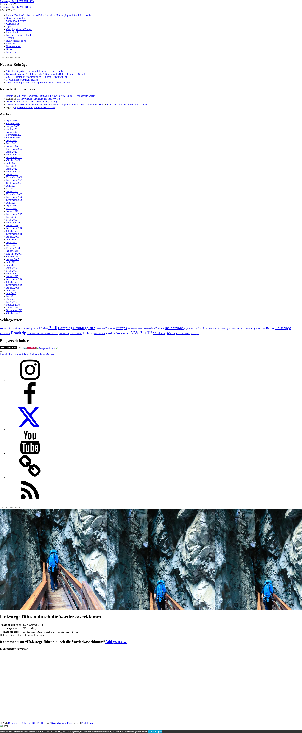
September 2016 (14, 285)
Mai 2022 (11, 166)
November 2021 (14, 180)
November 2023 (14, 149)
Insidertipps (174, 328)
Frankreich (149, 328)
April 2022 (11, 168)
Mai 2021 (11, 188)
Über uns (10, 43)
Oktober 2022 (13, 160)
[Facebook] (29, 405)
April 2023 (11, 151)
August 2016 (12, 287)
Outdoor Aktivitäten (16, 21)
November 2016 (14, 279)
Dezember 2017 (14, 253)
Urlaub (88, 333)
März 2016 (11, 302)
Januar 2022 (12, 174)
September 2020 (14, 200)
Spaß (67, 334)
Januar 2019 (12, 225)
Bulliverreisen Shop (16, 40)
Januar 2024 (12, 146)
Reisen (270, 328)
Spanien (62, 334)
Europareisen (132, 328)
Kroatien (210, 328)
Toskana (79, 334)
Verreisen (123, 333)
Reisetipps (283, 328)
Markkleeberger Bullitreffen (20, 35)
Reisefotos (260, 328)
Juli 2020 (10, 202)
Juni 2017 (11, 265)
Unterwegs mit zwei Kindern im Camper (127, 104)
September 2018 (14, 234)
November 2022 (14, 157)
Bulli (52, 327)
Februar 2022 (13, 171)
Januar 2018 (12, 251)
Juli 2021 (10, 185)
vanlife (110, 333)
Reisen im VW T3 (15, 18)
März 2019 (11, 219)
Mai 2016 (11, 296)
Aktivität (13, 328)
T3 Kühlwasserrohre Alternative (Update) (36, 101)
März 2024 (11, 143)
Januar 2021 (12, 191)
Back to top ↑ (88, 723)
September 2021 (14, 183)
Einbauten (110, 328)
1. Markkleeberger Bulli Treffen (22, 79)
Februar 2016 (13, 304)
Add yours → (116, 642)
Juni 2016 (11, 293)
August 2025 (12, 126)
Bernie (9, 96)
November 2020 (14, 197)
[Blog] (45, 348)
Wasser (171, 333)
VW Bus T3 (142, 332)
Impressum (11, 52)
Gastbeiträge (12, 23)
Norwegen (225, 328)
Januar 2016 (12, 307)
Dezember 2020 (14, 194)
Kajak (186, 328)
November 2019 (14, 214)
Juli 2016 (10, 290)
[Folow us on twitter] (29, 429)
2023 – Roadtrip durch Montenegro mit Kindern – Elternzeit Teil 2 (39, 82)
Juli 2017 (10, 262)
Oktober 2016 (13, 282)
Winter (187, 333)
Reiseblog (251, 328)
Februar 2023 (13, 154)
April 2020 (11, 205)
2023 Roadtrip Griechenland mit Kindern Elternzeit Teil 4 (35, 71)
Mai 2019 (11, 217)
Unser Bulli (12, 32)
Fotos (140, 328)
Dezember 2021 (14, 177)
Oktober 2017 (13, 256)
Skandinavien (53, 334)
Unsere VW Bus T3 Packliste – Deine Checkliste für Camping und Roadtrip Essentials (49, 15)
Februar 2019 (13, 222)
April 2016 (11, 299)
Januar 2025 (12, 132)
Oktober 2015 (13, 313)
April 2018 (11, 242)
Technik (10, 38)
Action (4, 328)
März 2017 (11, 270)
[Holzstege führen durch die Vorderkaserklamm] (53, 609)
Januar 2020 (12, 211)
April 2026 (11, 120)
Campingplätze (84, 328)
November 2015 (14, 310)
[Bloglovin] (29, 477)
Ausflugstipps (26, 328)
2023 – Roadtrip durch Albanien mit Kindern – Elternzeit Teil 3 (37, 77)
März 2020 (11, 208)
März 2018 (11, 245)
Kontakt (10, 49)
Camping (65, 328)
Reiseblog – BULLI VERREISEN (25, 723)
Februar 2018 (13, 248)
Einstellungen (155, 731)
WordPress (67, 723)
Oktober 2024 (13, 137)
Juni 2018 (11, 239)
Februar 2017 (13, 273)
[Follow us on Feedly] (29, 501)
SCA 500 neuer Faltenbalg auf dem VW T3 (38, 98)
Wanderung (159, 333)
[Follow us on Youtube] (29, 453)
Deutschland (100, 328)
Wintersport (195, 334)
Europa (121, 328)
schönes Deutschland (37, 333)
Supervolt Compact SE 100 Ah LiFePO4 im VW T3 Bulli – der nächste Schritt (45, 74)
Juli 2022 (10, 163)
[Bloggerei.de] (29, 348)
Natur (217, 328)
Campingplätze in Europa (19, 29)
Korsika (202, 328)
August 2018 (12, 236)
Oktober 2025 (13, 123)
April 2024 (11, 140)
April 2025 (11, 129)
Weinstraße (180, 334)
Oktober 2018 (13, 231)
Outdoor (241, 328)
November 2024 (14, 134)
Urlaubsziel (99, 333)
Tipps (9, 26)
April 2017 (11, 268)
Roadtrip (18, 333)
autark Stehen (41, 328)
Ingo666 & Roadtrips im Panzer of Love (34, 107)
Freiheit (159, 328)
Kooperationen (13, 46)
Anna (9, 101)
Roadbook (5, 333)
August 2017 (12, 259)
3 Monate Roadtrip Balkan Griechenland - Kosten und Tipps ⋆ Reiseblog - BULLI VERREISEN (54, 104)
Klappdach (193, 328)
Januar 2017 (12, 276)
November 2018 (14, 228)
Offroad (233, 328)
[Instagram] (29, 380)
